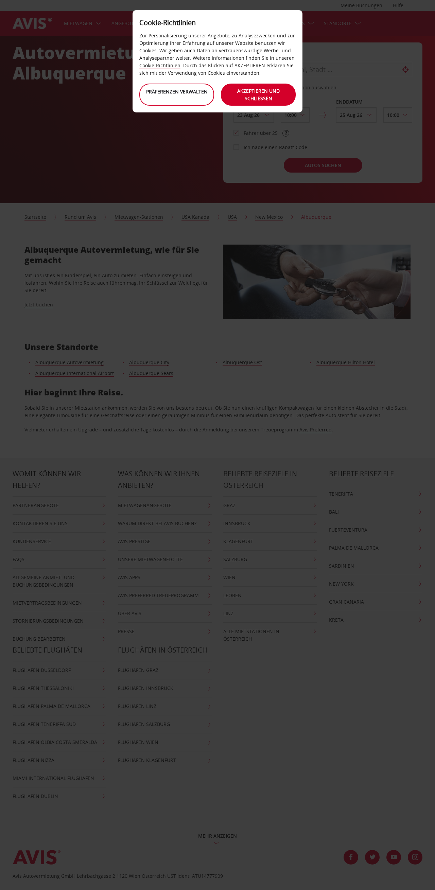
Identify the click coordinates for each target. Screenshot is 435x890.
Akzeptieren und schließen (258, 95)
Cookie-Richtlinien (159, 65)
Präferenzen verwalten (177, 91)
